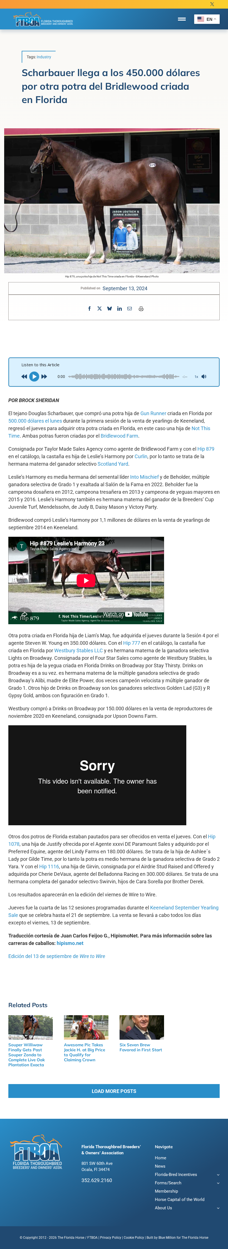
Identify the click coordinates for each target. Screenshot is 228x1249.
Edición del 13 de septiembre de (56, 956)
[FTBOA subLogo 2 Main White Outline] (43, 12)
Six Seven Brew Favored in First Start (141, 1047)
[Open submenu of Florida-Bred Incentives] (217, 1175)
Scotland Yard (113, 464)
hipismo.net (70, 943)
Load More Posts (114, 1091)
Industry (44, 57)
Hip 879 (205, 449)
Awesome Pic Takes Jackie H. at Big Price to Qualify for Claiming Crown (84, 1052)
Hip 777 (131, 643)
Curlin (141, 456)
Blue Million (167, 1238)
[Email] (130, 308)
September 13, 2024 (125, 288)
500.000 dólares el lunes (35, 421)
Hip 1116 (49, 866)
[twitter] (212, 4)
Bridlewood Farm (119, 436)
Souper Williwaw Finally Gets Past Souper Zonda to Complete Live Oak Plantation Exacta (26, 1054)
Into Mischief (144, 477)
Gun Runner (153, 413)
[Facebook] (90, 308)
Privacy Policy (110, 1238)
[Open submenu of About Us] (217, 1208)
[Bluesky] (110, 308)
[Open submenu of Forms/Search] (217, 1183)
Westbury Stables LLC (78, 650)
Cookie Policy (134, 1238)
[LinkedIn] (120, 308)
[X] (100, 308)
